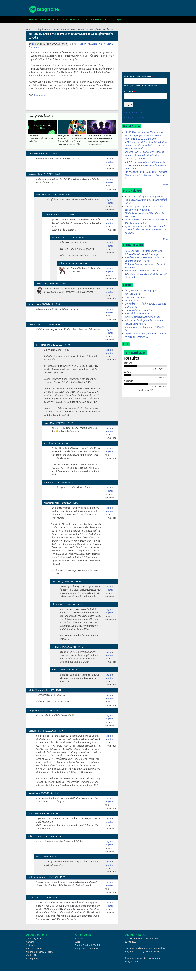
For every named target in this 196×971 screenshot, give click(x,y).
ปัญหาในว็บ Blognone (135, 297)
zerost (39, 283)
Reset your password (134, 117)
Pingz (31, 710)
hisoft (47, 423)
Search (108, 19)
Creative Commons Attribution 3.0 (141, 938)
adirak (62, 263)
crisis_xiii (32, 836)
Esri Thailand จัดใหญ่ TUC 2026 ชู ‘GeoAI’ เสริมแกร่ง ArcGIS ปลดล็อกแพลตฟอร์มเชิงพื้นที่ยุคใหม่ (146, 200)
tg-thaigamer (34, 877)
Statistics (30, 945)
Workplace (75, 19)
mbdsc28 (32, 690)
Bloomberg (39, 95)
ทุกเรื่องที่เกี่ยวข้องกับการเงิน (137, 313)
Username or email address (137, 76)
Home (29, 29)
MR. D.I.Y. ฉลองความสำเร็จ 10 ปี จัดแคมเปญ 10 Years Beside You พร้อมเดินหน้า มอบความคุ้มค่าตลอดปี (145, 165)
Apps (77, 941)
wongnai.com (131, 961)
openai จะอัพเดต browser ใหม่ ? (139, 310)
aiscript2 (56, 237)
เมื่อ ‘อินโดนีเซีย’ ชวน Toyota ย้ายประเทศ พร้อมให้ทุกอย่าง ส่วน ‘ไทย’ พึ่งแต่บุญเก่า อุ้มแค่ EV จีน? (146, 175)
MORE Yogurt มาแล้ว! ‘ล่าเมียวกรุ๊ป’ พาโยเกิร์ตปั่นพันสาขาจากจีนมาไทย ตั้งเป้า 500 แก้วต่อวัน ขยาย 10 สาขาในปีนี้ (146, 145)
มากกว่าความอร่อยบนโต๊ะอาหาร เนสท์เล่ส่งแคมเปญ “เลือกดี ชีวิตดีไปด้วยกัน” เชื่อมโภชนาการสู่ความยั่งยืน (144, 155)
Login (118, 19)
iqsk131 (55, 646)
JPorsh (31, 153)
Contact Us (31, 955)
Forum (56, 19)
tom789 (32, 813)
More (165, 184)
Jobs (65, 19)
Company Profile (93, 19)
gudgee (32, 304)
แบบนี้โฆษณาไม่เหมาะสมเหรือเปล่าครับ (142, 317)
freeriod (32, 174)
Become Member (34, 948)
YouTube (97, 945)
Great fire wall (131, 300)
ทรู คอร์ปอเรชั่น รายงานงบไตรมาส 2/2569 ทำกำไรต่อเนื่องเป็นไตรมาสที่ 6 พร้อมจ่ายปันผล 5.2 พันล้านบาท (146, 229)
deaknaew (41, 194)
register (109, 162)
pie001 (31, 793)
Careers (30, 941)
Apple (94, 43)
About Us (30, 938)
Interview (45, 19)
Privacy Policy (32, 958)
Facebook (87, 945)
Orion (54, 581)
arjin (34, 43)
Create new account (133, 112)
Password (129, 91)
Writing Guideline (34, 951)
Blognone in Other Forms (87, 948)
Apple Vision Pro (82, 43)
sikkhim (32, 324)
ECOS (46, 482)
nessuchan (41, 344)
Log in (108, 158)
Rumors (102, 43)
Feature (33, 19)
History (39, 938)
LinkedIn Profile (151, 951)
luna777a (56, 669)
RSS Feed (79, 938)
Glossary (48, 951)
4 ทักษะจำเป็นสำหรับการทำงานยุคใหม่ (142, 270)
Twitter (78, 945)
